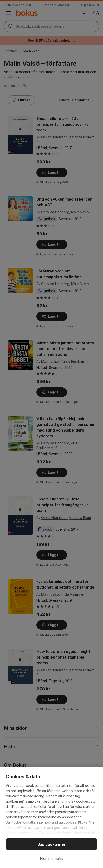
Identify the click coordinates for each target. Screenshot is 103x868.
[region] (51, 817)
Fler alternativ (51, 858)
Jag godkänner (52, 844)
